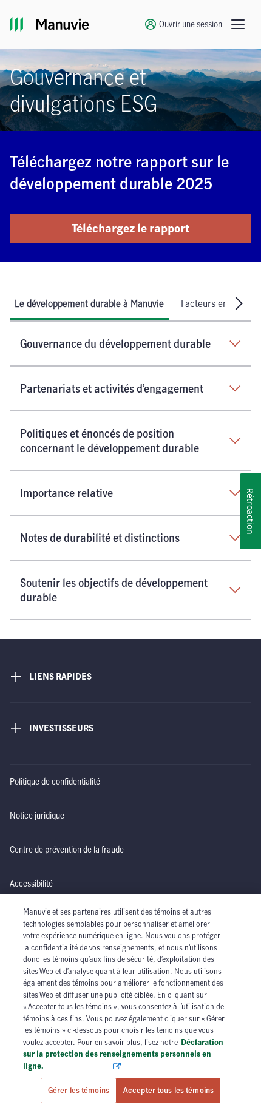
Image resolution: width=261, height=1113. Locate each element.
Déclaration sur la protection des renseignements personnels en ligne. (123, 1054)
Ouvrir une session (190, 24)
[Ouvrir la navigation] (238, 24)
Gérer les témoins (78, 1089)
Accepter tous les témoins (168, 1089)
